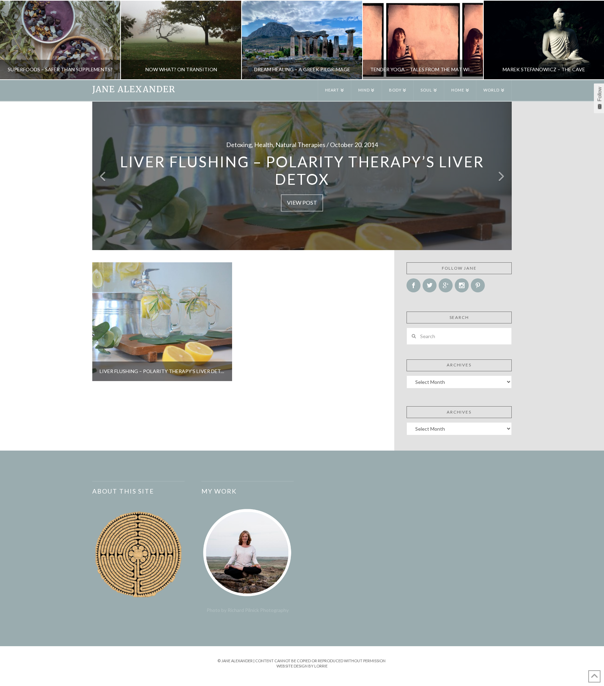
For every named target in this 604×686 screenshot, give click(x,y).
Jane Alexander (133, 89)
